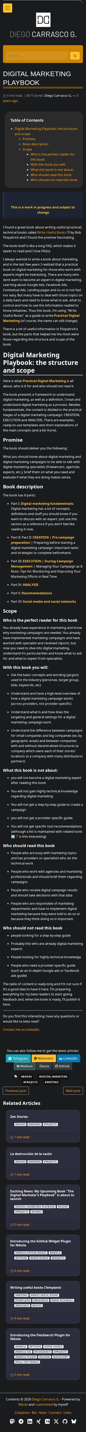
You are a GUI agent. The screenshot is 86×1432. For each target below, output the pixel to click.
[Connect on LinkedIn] (29, 1421)
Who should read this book (51, 175)
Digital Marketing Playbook (37, 78)
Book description (35, 144)
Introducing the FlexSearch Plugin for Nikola (40, 1337)
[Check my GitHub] (65, 1421)
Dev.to (44, 1066)
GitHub (64, 1066)
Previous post (15, 1090)
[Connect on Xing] (38, 1421)
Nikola (23, 1404)
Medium (26, 1066)
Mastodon (45, 1058)
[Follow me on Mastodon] (12, 1421)
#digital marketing (53, 1076)
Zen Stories (19, 1116)
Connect (55, 1412)
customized (44, 1404)
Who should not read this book (54, 180)
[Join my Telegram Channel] (21, 1421)
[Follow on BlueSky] (73, 1421)
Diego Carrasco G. (45, 1399)
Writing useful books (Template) (35, 1287)
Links (67, 1412)
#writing (51, 1082)
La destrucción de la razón (31, 1154)
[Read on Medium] (47, 1421)
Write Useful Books (51, 232)
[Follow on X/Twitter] (56, 1421)
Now (42, 1412)
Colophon (22, 1412)
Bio (34, 1412)
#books (26, 1076)
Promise (29, 139)
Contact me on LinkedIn (21, 1029)
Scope (27, 149)
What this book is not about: (52, 169)
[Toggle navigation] (7, 8)
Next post (73, 1090)
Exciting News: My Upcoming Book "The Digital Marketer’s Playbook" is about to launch (42, 1195)
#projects (30, 1082)
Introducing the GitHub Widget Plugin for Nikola (40, 1243)
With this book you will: (48, 164)
